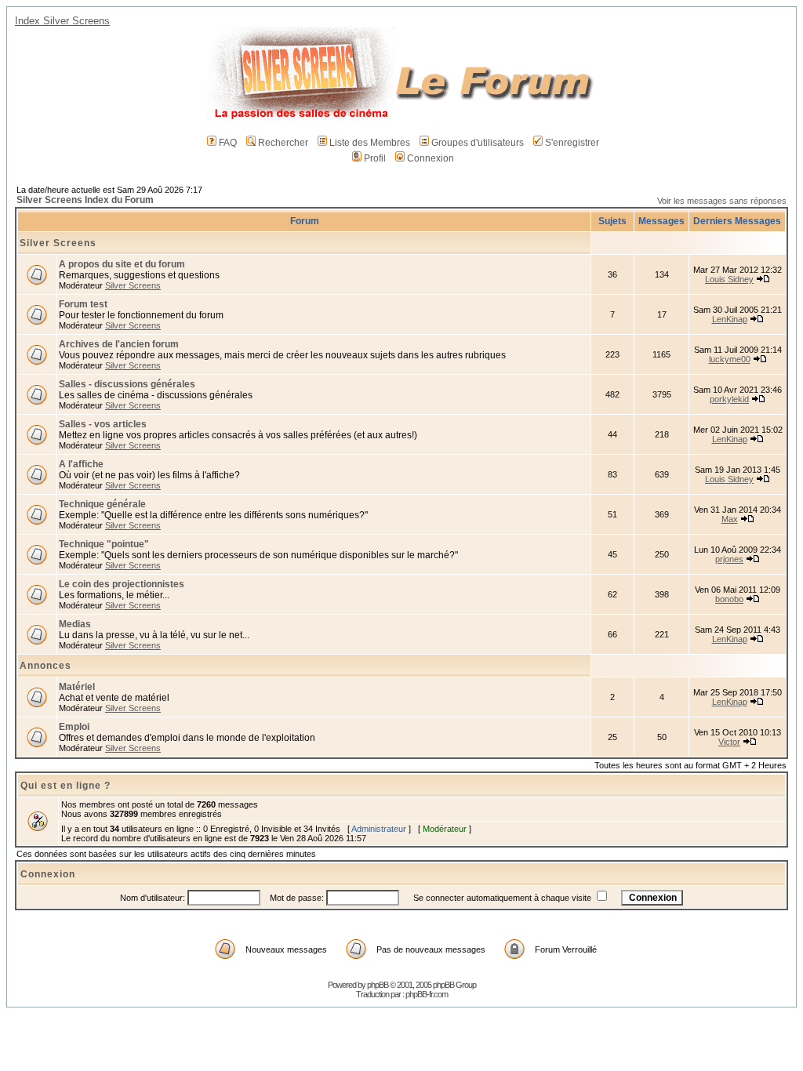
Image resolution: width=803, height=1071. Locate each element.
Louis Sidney (729, 279)
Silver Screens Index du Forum (85, 199)
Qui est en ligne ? (65, 785)
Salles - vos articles (103, 424)
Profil (375, 158)
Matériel (77, 686)
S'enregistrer (572, 142)
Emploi (74, 726)
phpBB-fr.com (426, 994)
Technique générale (102, 504)
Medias (75, 624)
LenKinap (729, 319)
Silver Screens (58, 243)
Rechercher (283, 142)
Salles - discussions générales (127, 384)
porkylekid (729, 399)
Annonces (45, 665)
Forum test (83, 304)
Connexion (430, 158)
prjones (729, 559)
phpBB (377, 984)
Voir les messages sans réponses (722, 200)
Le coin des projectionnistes (121, 584)
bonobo (729, 599)
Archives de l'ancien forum (119, 344)
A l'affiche (81, 464)
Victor (729, 741)
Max (729, 519)
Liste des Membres (369, 142)
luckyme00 (729, 359)
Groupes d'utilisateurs (477, 142)
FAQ (228, 142)
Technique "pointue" (104, 544)
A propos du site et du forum (122, 264)
